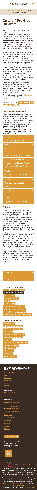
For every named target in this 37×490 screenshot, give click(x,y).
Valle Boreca (8, 331)
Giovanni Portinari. (26, 464)
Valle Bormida (8, 351)
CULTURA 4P (17, 11)
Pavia (6, 375)
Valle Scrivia (8, 353)
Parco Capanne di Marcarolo (13, 337)
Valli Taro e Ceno (9, 348)
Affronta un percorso (13, 409)
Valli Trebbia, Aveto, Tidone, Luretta (15, 342)
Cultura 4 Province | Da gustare (14, 306)
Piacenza (7, 378)
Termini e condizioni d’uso (9, 483)
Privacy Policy (20, 483)
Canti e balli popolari (11, 298)
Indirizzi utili (8, 423)
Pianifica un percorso (13, 406)
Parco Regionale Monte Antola (14, 334)
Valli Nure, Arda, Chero (11, 345)
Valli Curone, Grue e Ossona (13, 326)
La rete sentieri (9, 372)
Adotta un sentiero (10, 392)
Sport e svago (9, 304)
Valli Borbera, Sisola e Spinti (13, 329)
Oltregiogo (7, 340)
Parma (6, 386)
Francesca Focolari (29, 487)
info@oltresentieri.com (18, 485)
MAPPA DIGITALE (10, 436)
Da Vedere (28, 95)
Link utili (7, 426)
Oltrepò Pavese (9, 323)
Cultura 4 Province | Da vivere (13, 293)
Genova (6, 383)
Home (8, 11)
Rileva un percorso (12, 411)
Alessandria (8, 380)
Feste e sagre (23, 103)
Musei (17, 105)
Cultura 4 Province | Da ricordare (14, 309)
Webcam (7, 429)
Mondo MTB (8, 420)
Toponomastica (9, 417)
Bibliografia (8, 415)
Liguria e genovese (10, 356)
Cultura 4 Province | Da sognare (14, 312)
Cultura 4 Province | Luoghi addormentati (17, 315)
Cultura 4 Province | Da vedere (14, 290)
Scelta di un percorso (11, 403)
